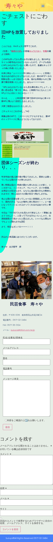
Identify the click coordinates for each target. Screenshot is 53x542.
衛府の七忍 (16, 51)
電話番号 (7, 368)
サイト (3, 509)
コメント (5, 454)
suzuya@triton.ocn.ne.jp (23, 330)
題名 (5, 358)
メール (4, 498)
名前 (3, 488)
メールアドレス (11, 348)
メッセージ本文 (11, 379)
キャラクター (35, 51)
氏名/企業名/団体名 (13, 337)
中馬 (45, 51)
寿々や (14, 5)
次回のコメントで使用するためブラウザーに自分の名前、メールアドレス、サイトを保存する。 (26, 522)
